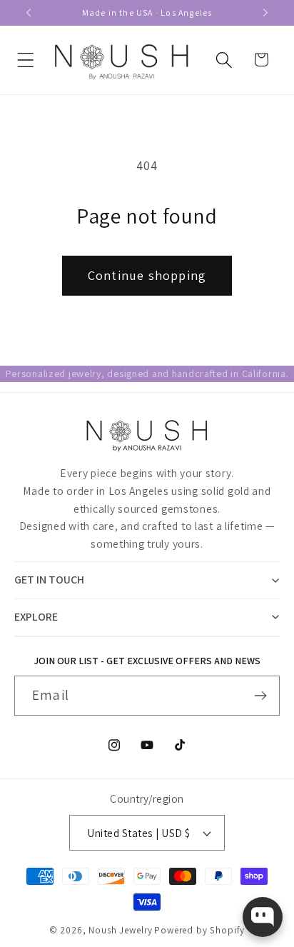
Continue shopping (147, 275)
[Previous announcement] (28, 13)
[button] (26, 60)
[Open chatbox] (263, 917)
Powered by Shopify (199, 930)
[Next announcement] (265, 13)
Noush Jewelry (120, 930)
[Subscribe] (260, 696)
